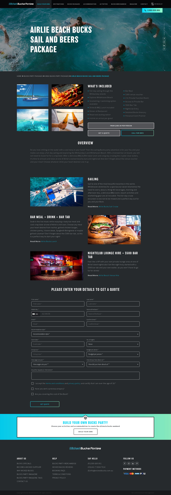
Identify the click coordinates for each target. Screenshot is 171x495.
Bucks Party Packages (33, 76)
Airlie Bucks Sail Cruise (108, 206)
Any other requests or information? (42, 370)
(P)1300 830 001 (95, 463)
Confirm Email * (92, 319)
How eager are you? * (37, 360)
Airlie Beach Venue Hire (109, 275)
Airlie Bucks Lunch (49, 241)
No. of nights (91, 339)
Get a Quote (103, 133)
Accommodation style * (38, 329)
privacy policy (74, 383)
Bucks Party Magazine (27, 474)
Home (19, 76)
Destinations (58, 4)
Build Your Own (43, 4)
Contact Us (22, 481)
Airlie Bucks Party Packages (57, 76)
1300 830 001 (153, 10)
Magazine (133, 4)
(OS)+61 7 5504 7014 (96, 467)
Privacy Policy (59, 477)
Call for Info (138, 133)
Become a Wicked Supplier (29, 467)
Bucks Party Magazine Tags (29, 477)
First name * (35, 299)
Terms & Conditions (61, 474)
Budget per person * (93, 349)
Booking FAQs (58, 470)
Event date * (35, 339)
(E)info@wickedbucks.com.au (100, 470)
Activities (104, 4)
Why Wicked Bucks (25, 470)
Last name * (90, 299)
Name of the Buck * (93, 309)
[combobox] (36, 313)
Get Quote (44, 404)
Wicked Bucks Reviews (62, 467)
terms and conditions (55, 383)
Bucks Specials (24, 463)
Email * (33, 319)
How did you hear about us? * (95, 360)
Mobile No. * (35, 309)
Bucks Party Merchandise (64, 463)
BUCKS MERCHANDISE (118, 4)
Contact (144, 4)
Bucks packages (73, 4)
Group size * (35, 349)
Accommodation (89, 4)
